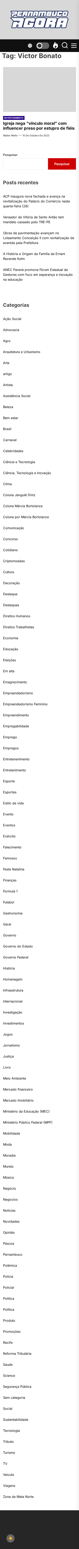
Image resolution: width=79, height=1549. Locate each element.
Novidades (11, 1221)
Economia (10, 638)
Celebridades (13, 451)
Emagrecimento (15, 682)
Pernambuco (12, 1254)
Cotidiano (10, 550)
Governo (9, 935)
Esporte (9, 781)
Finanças (9, 880)
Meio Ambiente (14, 1078)
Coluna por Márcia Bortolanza (26, 517)
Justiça (8, 1056)
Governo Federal (15, 957)
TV (5, 1464)
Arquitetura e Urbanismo (21, 352)
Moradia (9, 1155)
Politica (8, 1298)
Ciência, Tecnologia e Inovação (27, 473)
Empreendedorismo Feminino (25, 704)
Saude (8, 1364)
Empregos (11, 748)
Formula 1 (10, 891)
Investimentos (13, 1023)
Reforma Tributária (17, 1353)
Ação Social (12, 319)
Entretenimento (13, 118)
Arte (6, 363)
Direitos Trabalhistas (18, 627)
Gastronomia (12, 913)
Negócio (9, 1188)
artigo (7, 374)
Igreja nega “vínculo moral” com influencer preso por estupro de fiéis (39, 126)
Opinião (9, 1232)
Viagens (9, 1486)
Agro (7, 341)
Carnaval (10, 440)
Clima (7, 484)
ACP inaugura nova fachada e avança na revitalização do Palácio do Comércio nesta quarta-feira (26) (36, 201)
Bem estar (10, 418)
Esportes (9, 792)
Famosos (10, 858)
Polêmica (10, 1265)
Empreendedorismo (18, 693)
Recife (8, 1342)
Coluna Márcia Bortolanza (23, 506)
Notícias (9, 1210)
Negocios (10, 1199)
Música (8, 1177)
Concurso (10, 539)
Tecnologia (11, 1431)
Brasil (7, 429)
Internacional (12, 1001)
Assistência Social (16, 396)
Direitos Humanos (16, 616)
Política (8, 1309)
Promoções (11, 1331)
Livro (7, 1067)
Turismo (9, 1453)
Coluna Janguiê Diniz (19, 495)
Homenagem (12, 979)
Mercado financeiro (18, 1089)
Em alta (8, 671)
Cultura (8, 572)
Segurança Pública (17, 1386)
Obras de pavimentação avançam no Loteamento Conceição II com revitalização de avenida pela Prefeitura (38, 238)
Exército (9, 836)
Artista (8, 385)
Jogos (8, 1034)
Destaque (10, 594)
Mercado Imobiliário (18, 1100)
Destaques (11, 605)
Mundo (8, 1166)
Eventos (9, 825)
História (9, 968)
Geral (7, 924)
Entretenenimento (16, 759)
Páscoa (8, 1243)
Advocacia (11, 330)
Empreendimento (16, 715)
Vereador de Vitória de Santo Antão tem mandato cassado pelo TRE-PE (33, 219)
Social (7, 1409)
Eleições (9, 660)
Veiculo (8, 1475)
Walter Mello (10, 135)
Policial (8, 1287)
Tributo (8, 1442)
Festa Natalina (13, 869)
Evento (8, 814)
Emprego (10, 737)
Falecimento (12, 847)
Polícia (8, 1276)
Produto (9, 1320)
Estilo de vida (13, 803)
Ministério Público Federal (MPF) (27, 1122)
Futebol (8, 902)
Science (9, 1375)
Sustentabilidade (15, 1420)
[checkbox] (10, 1538)
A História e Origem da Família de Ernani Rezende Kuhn (34, 256)
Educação (10, 649)
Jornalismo (11, 1045)
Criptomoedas (14, 561)
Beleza (8, 407)
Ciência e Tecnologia (19, 462)
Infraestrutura (13, 990)
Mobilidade (11, 1133)
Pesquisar (10, 155)
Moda (7, 1144)
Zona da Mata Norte (18, 1497)
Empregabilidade (16, 726)
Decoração (11, 583)
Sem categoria (14, 1398)
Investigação (12, 1012)
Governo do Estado (18, 946)
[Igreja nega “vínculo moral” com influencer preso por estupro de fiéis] (39, 89)
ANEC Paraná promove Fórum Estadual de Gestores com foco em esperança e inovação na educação (38, 275)
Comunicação (13, 528)
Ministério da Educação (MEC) (26, 1111)
